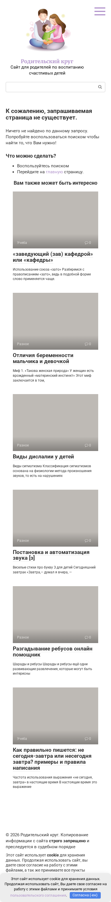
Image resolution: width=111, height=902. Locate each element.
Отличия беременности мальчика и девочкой (43, 358)
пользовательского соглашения (38, 895)
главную (54, 171)
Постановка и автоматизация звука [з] (51, 555)
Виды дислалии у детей (43, 456)
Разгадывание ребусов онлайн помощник (52, 651)
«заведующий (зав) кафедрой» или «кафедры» (53, 257)
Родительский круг (47, 61)
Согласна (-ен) (85, 895)
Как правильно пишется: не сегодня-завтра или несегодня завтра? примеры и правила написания (52, 759)
